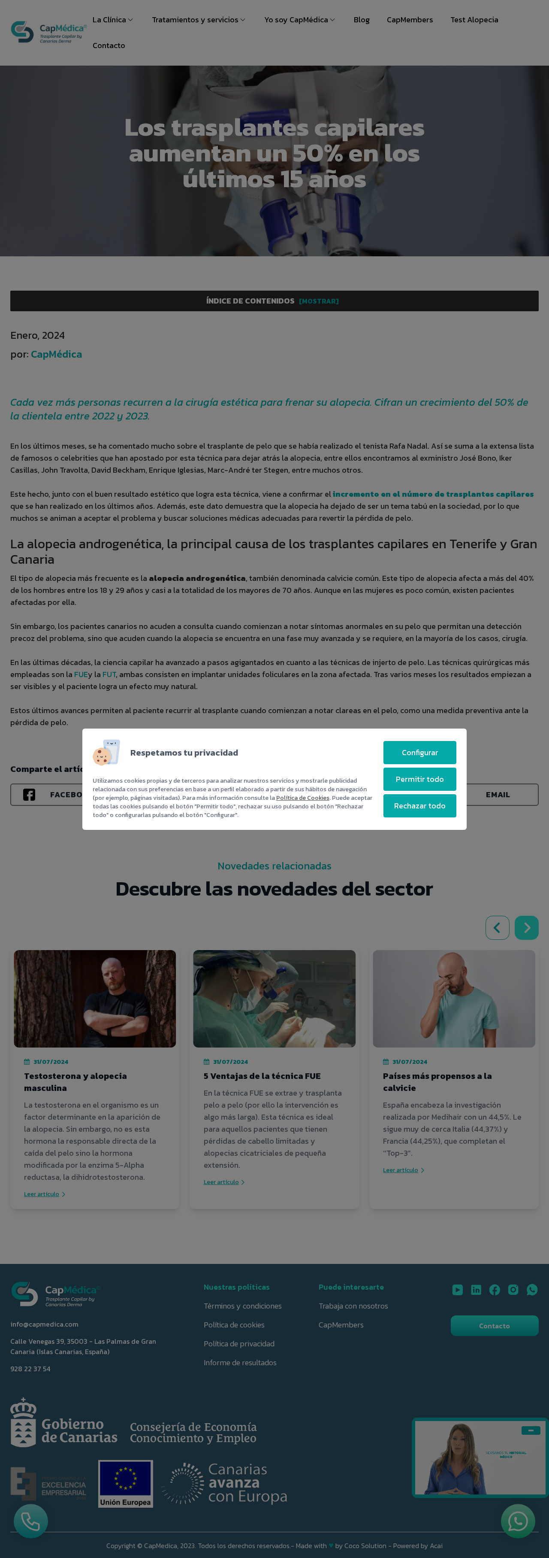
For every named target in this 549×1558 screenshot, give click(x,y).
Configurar (420, 752)
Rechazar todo (420, 805)
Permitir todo (420, 779)
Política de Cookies (302, 797)
